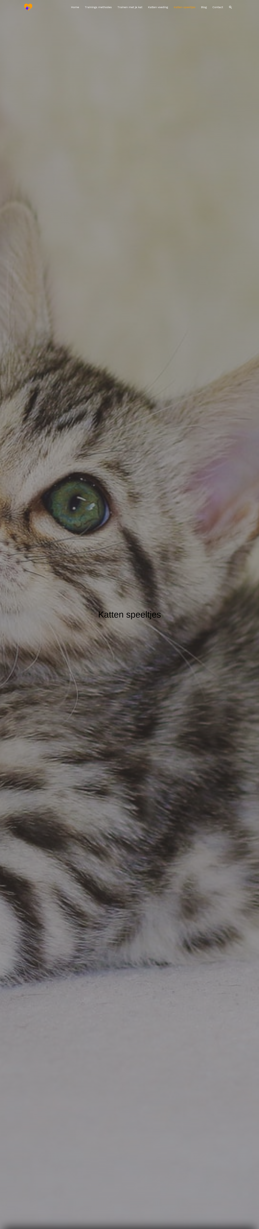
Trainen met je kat (129, 7)
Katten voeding (158, 7)
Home (75, 7)
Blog (204, 7)
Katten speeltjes (184, 7)
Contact (217, 7)
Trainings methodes (98, 7)
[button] (230, 7)
